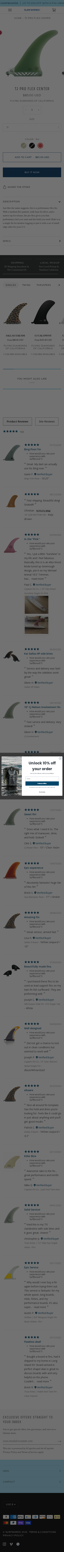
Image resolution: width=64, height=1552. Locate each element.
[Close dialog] (60, 758)
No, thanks (42, 792)
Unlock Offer (42, 783)
